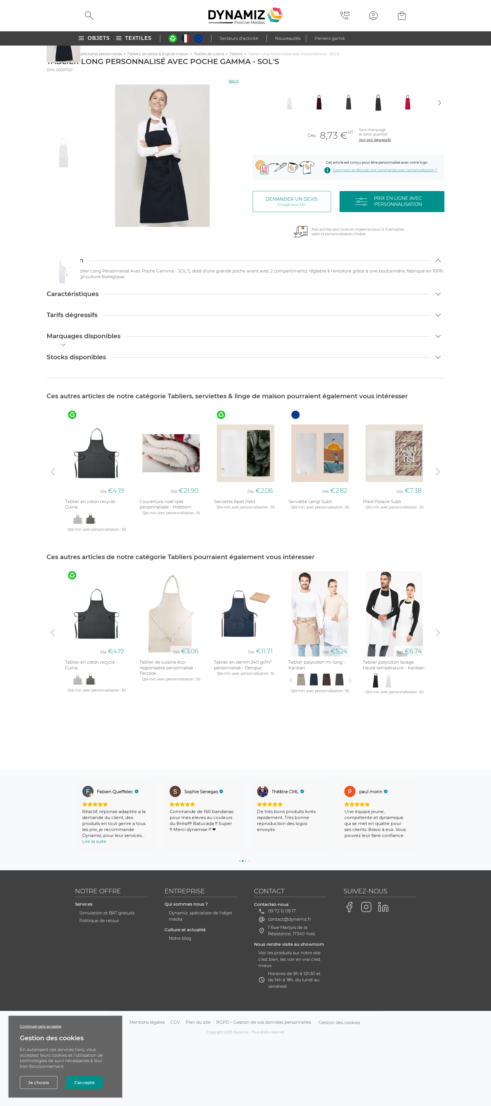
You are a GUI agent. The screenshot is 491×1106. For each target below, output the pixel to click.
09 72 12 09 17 (282, 911)
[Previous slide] (258, 103)
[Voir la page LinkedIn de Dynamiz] (383, 907)
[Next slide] (439, 103)
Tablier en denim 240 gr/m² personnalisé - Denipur (243, 664)
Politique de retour (99, 920)
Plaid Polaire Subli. (382, 501)
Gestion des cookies (339, 1022)
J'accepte (84, 1082)
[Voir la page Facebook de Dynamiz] (349, 907)
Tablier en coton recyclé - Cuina (91, 504)
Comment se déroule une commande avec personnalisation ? (385, 170)
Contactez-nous (271, 904)
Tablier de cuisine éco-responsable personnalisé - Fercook (168, 667)
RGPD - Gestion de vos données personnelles (263, 1022)
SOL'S (233, 81)
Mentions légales (147, 1022)
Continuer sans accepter (41, 1026)
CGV (175, 1022)
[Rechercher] (89, 15)
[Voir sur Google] (87, 791)
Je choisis (38, 1082)
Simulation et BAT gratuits (107, 913)
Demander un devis (292, 201)
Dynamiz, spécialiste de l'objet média (200, 916)
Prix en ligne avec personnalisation (398, 201)
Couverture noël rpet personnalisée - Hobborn (166, 504)
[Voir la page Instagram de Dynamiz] (366, 907)
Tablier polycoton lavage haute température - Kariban (394, 664)
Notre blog (180, 938)
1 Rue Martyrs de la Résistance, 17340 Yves (291, 931)
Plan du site (198, 1022)
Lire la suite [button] (94, 841)
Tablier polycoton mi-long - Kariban (316, 664)
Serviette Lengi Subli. (310, 501)
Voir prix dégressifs (375, 140)
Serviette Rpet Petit (234, 501)
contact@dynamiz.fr (289, 919)
